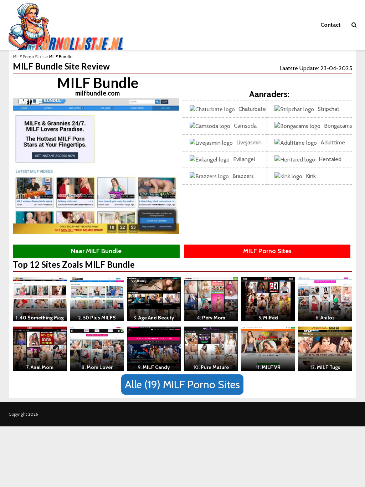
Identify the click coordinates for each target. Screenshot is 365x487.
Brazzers (243, 176)
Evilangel (244, 159)
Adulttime (332, 142)
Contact (330, 24)
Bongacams (338, 125)
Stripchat (328, 109)
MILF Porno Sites (28, 56)
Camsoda (245, 125)
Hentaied (330, 159)
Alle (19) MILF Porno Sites (182, 384)
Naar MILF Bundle (96, 251)
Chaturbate (252, 109)
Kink (311, 176)
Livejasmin (249, 142)
